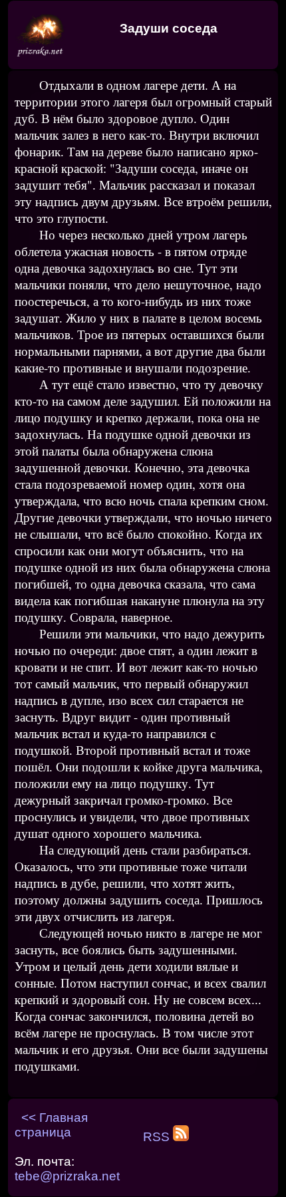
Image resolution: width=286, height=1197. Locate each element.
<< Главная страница (51, 1125)
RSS (158, 1137)
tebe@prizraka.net (67, 1176)
